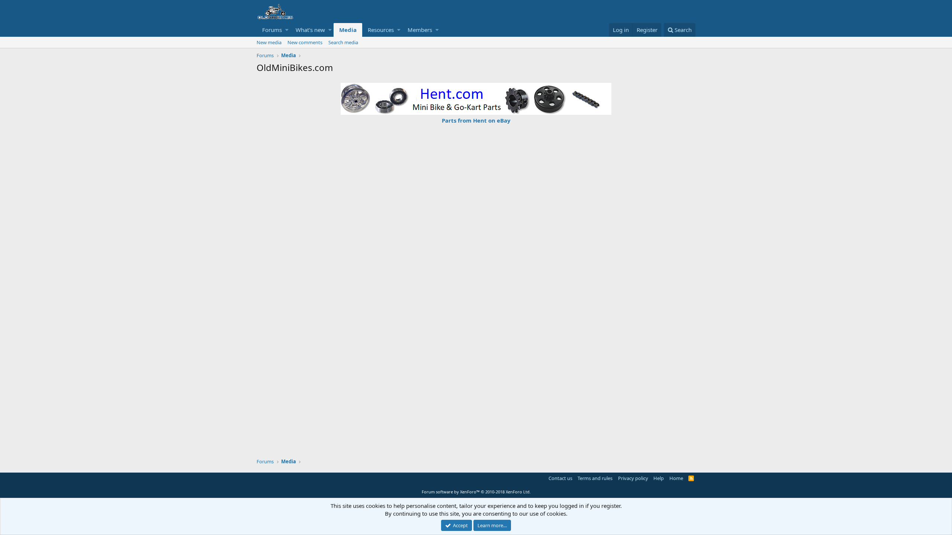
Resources (381, 29)
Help (658, 478)
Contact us (560, 478)
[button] (286, 30)
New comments (304, 42)
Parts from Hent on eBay (476, 120)
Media (348, 29)
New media (269, 42)
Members (420, 29)
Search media (343, 42)
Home (676, 478)
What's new (310, 29)
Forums (272, 29)
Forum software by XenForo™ (476, 492)
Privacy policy (633, 478)
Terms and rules (595, 478)
